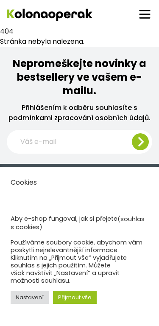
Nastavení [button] (30, 297)
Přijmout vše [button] (75, 297)
